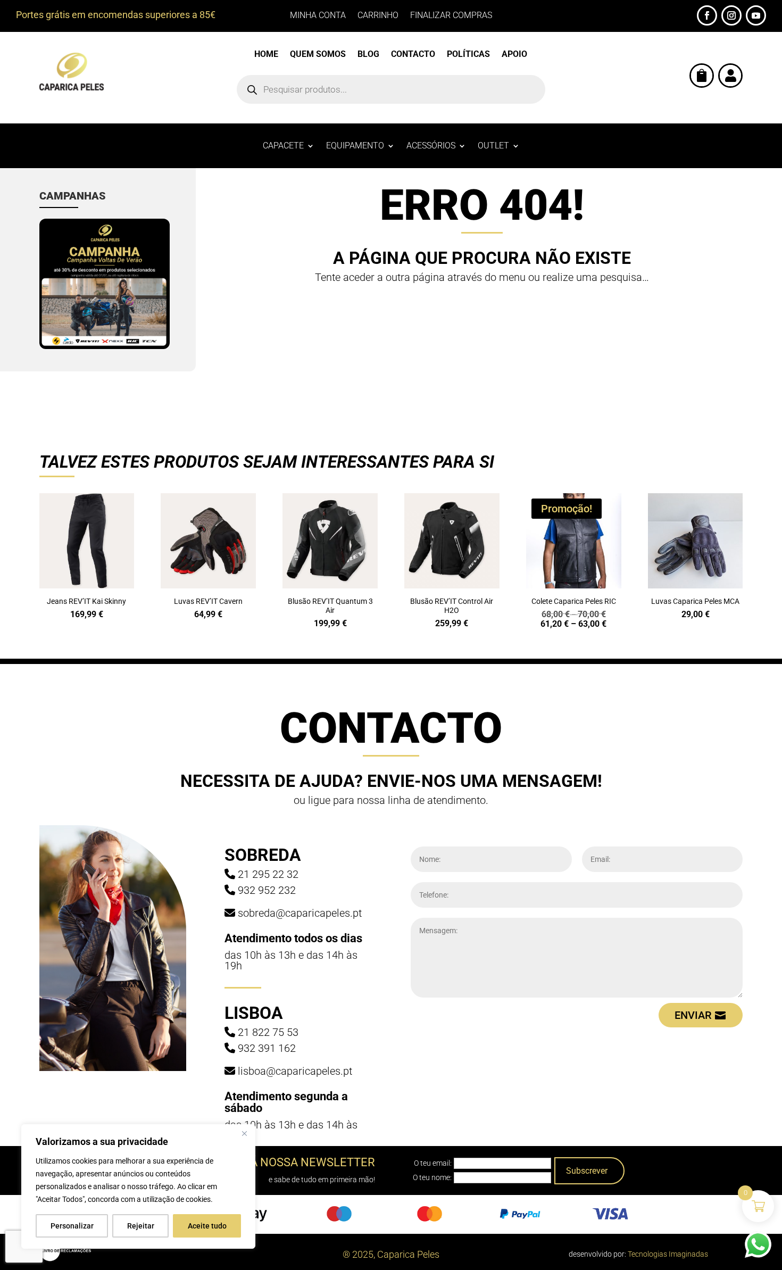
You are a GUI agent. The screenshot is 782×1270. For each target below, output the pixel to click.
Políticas (468, 55)
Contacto (413, 55)
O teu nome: (432, 1177)
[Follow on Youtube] (756, 15)
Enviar (693, 1015)
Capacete (283, 146)
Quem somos (318, 55)
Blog (368, 55)
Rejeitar (140, 1226)
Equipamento (355, 146)
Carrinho (377, 16)
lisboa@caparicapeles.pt (295, 1071)
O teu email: (433, 1163)
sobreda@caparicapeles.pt (300, 913)
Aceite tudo (207, 1226)
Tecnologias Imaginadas (668, 1254)
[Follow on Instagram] (731, 15)
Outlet (493, 146)
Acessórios (430, 146)
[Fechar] (244, 1133)
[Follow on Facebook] (707, 15)
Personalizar (72, 1226)
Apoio (514, 55)
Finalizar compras (451, 16)
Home (266, 55)
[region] (138, 1186)
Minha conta (318, 16)
